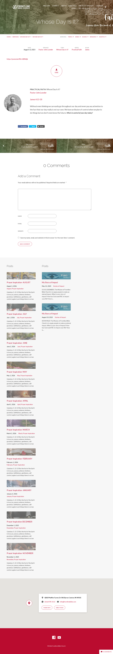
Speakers (93, 37)
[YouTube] (59, 637)
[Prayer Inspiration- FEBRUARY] (21, 454)
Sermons (15, 37)
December (10, 528)
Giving (73, 8)
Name (20, 216)
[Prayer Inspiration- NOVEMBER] (21, 549)
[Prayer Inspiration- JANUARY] (21, 486)
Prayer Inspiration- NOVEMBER (20, 553)
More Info (46, 607)
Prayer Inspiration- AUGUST (18, 282)
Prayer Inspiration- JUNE (17, 343)
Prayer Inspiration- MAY (17, 372)
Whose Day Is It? (25, 37)
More (101, 8)
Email (20, 223)
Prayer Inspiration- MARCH (18, 430)
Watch (63, 6)
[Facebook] (53, 637)
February (9, 465)
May (18, 375)
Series (77, 37)
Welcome (46, 6)
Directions (59, 607)
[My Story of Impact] (56, 278)
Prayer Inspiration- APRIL (17, 401)
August (9, 289)
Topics (70, 37)
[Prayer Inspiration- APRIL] (21, 396)
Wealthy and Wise (83, 146)
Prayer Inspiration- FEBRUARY (19, 459)
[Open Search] (105, 7)
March (20, 433)
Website (20, 231)
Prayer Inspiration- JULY (17, 314)
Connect (55, 6)
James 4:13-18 (36, 99)
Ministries (72, 6)
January (9, 496)
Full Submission (29, 146)
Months (102, 37)
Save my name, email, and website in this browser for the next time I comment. (47, 238)
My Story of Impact (50, 282)
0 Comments (107, 651)
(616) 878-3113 (50, 602)
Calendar (99, 6)
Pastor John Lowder (46, 50)
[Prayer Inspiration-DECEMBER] (21, 517)
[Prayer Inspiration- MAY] (21, 367)
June (18, 346)
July (18, 317)
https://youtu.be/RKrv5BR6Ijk (17, 59)
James (87, 50)
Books (84, 37)
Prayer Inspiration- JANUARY (19, 490)
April (19, 404)
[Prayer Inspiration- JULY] (21, 309)
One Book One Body (86, 6)
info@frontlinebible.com (68, 602)
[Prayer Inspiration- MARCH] (21, 425)
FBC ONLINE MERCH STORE (88, 8)
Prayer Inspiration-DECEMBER (19, 522)
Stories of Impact (58, 286)
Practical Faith (77, 50)
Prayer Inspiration (18, 289)
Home (9, 37)
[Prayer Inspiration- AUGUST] (21, 278)
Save (56, 72)
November (10, 559)
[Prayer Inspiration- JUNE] (21, 338)
